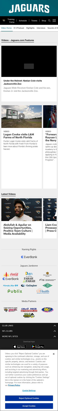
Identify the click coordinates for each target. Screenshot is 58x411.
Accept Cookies (29, 406)
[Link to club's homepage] (3, 19)
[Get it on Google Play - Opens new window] (38, 347)
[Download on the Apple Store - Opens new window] (19, 346)
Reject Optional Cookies (29, 398)
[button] (29, 66)
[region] (29, 381)
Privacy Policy (35, 385)
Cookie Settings (29, 390)
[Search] (49, 20)
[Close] (54, 357)
